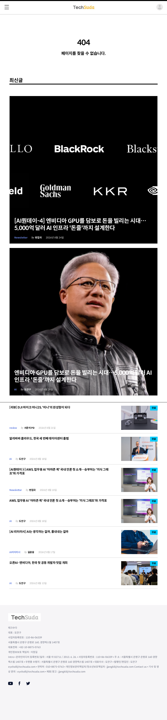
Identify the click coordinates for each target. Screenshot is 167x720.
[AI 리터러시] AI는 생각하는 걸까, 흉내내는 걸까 (38, 532)
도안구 (27, 389)
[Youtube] (10, 683)
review (13, 427)
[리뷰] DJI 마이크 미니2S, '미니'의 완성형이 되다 (39, 407)
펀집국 (38, 237)
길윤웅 (31, 552)
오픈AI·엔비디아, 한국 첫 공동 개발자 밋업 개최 (38, 563)
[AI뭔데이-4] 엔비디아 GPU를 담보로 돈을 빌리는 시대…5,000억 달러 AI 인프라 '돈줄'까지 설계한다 (80, 224)
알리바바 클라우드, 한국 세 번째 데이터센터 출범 (39, 438)
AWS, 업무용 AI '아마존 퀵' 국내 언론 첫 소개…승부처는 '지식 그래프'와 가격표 (58, 500)
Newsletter (20, 237)
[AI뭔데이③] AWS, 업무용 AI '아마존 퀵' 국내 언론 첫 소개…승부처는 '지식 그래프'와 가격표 (59, 471)
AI (15, 389)
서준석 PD (29, 427)
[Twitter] (28, 683)
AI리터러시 (14, 552)
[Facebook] (19, 683)
